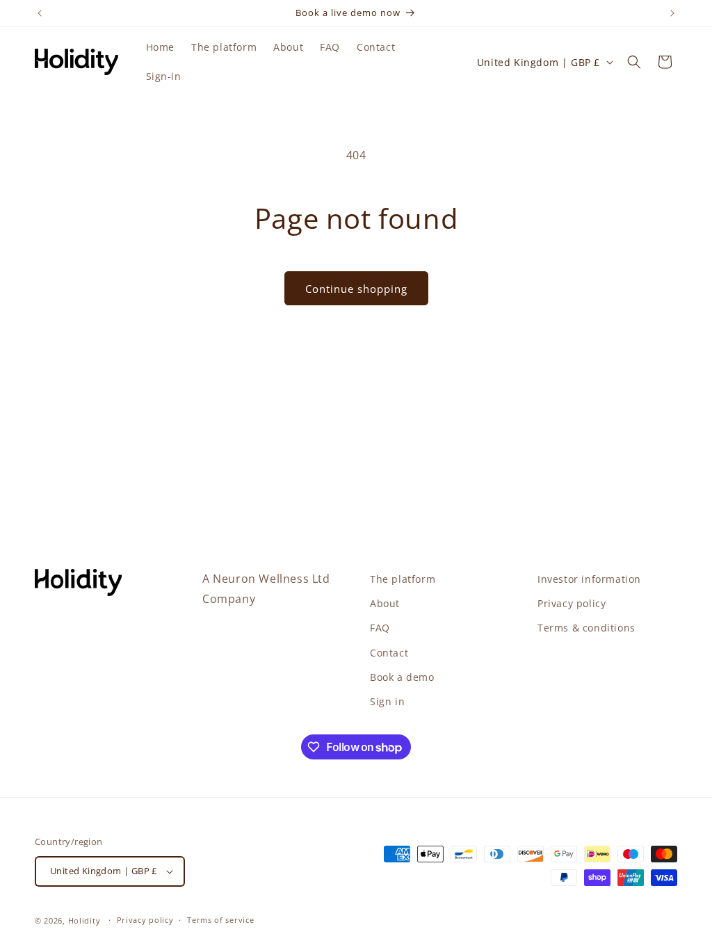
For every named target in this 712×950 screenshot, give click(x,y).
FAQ (380, 627)
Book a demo (402, 677)
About (385, 603)
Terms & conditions (586, 627)
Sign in (387, 701)
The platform (402, 579)
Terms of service (220, 920)
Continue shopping (356, 289)
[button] (634, 62)
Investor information (589, 579)
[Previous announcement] (39, 13)
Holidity (84, 920)
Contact (389, 652)
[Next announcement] (672, 13)
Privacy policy (571, 603)
